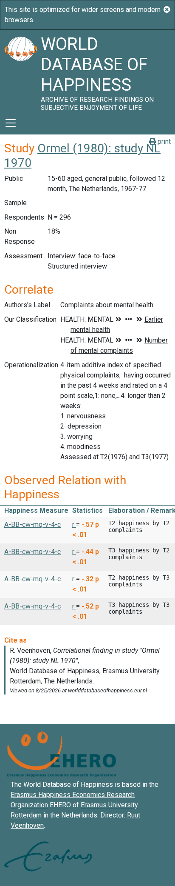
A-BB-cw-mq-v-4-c (32, 524)
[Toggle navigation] (10, 123)
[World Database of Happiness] (20, 70)
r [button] (74, 524)
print (163, 141)
